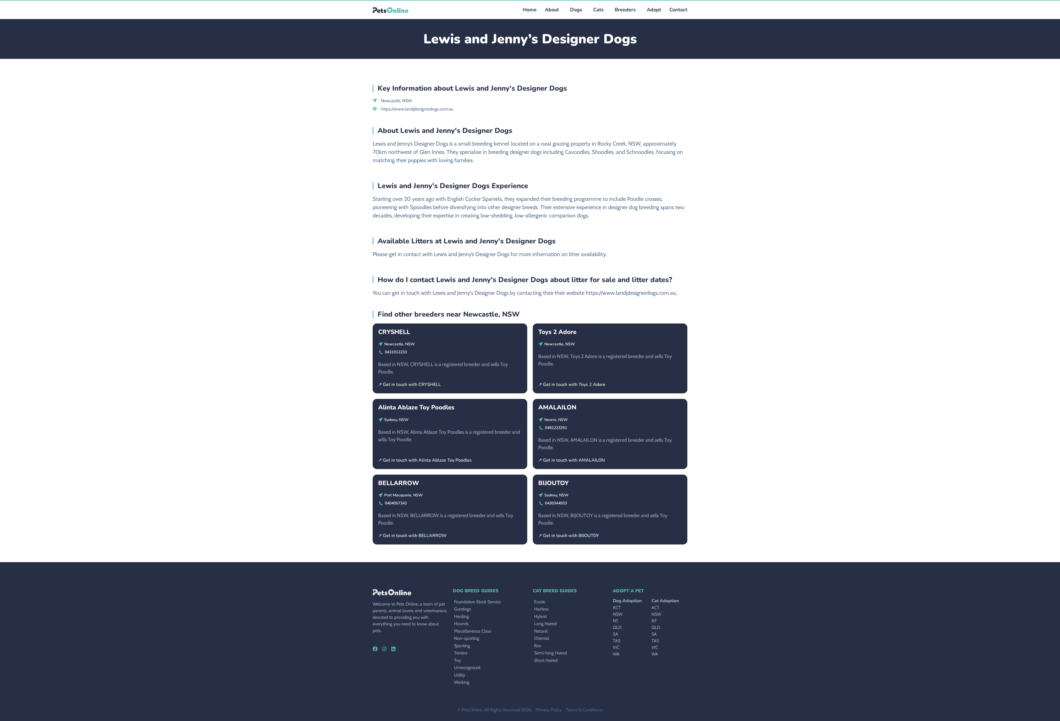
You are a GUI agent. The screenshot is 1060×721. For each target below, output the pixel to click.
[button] (574, 10)
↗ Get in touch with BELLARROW (412, 536)
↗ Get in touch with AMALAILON (571, 460)
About (552, 9)
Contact (678, 9)
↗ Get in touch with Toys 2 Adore (571, 384)
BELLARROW (398, 483)
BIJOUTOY (553, 483)
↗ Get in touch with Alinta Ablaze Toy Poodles (425, 460)
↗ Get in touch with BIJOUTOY (568, 536)
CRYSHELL (394, 332)
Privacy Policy (549, 709)
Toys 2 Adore (557, 332)
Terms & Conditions (584, 709)
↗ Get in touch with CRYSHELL (409, 384)
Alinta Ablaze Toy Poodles (416, 407)
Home (530, 9)
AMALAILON (557, 407)
